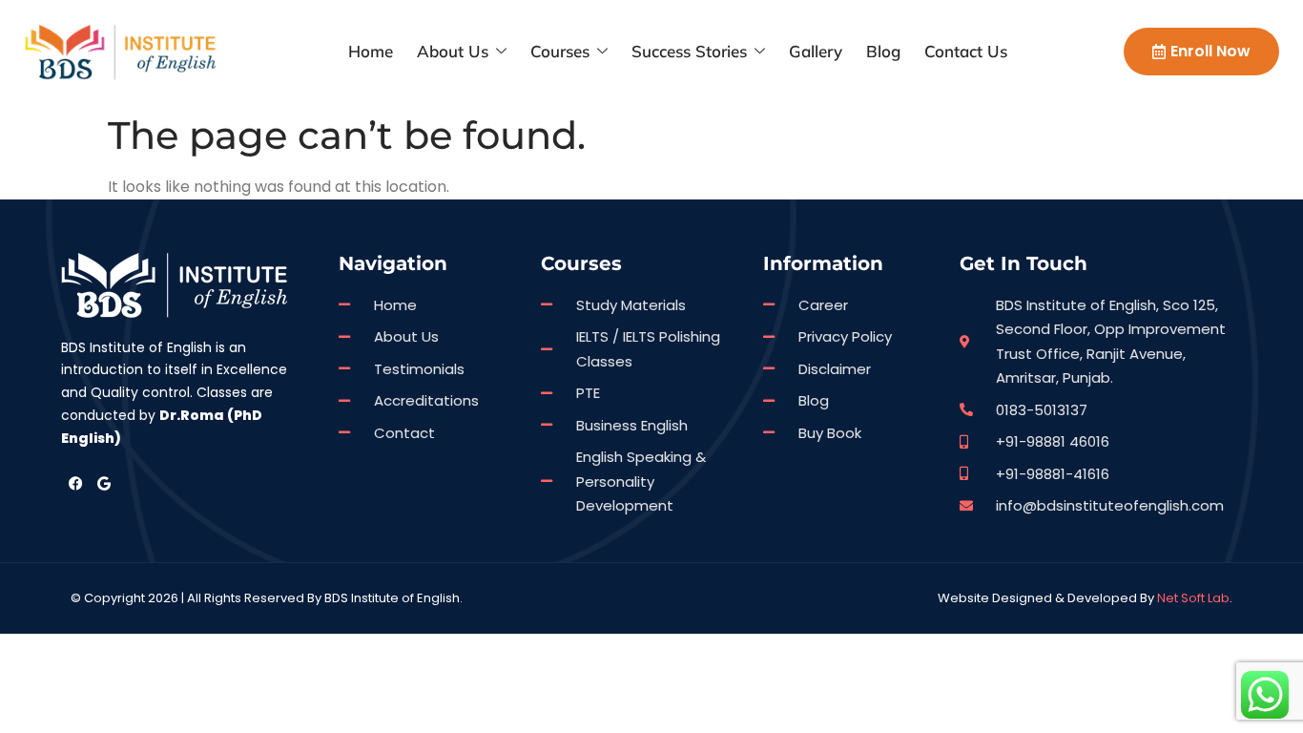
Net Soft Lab (1193, 598)
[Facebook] (75, 484)
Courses (559, 51)
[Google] (104, 484)
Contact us (965, 51)
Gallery (815, 51)
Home (370, 51)
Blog (883, 51)
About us (452, 51)
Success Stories (689, 51)
